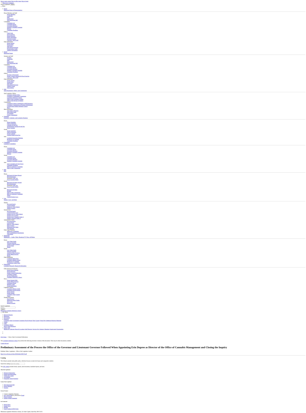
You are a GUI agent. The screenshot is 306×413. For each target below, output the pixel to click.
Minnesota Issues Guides (13, 300)
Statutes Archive (11, 208)
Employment (10, 18)
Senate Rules (10, 82)
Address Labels (11, 86)
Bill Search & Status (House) (14, 175)
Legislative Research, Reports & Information (15, 266)
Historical (6, 319)
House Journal (10, 43)
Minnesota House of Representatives (13, 10)
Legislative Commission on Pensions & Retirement (20, 105)
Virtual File (43, 320)
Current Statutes (11, 205)
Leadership (10, 16)
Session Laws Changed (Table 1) (15, 217)
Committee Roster (11, 24)
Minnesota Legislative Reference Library (11, 310)
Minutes (9, 29)
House (5, 8)
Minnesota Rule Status (12, 227)
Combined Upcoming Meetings (15, 138)
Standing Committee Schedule (14, 27)
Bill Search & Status (12, 189)
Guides (5, 322)
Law (5, 198)
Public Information (11, 37)
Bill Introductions (11, 176)
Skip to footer (25, 1)
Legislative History (8, 325)
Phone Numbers (8, 397)
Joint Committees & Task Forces (15, 164)
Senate (5, 52)
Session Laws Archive (12, 215)
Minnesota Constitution (13, 231)
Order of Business (11, 123)
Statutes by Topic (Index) (13, 207)
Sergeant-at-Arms (11, 39)
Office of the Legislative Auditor (15, 99)
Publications (7, 264)
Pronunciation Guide (12, 49)
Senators (9, 57)
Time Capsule (36, 320)
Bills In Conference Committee (15, 166)
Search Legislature (5, 4)
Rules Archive (10, 225)
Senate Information (12, 286)
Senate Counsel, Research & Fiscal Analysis (18, 76)
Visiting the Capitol (9, 375)
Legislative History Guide (13, 289)
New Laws (10, 301)
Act (17, 178)
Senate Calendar (11, 133)
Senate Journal (10, 80)
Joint (5, 89)
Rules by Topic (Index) (13, 224)
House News (7, 404)
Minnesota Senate (8, 53)
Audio (14, 241)
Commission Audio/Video (13, 263)
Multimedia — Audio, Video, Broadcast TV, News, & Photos (19, 237)
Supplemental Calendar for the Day (16, 126)
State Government (14, 320)
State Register (10, 228)
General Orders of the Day (13, 135)
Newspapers (7, 317)
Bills (5, 169)
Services (35, 329)
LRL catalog (6, 366)
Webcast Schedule (11, 243)
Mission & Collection (9, 329)
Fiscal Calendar (11, 128)
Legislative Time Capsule (13, 294)
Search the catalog (5, 363)
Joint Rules (10, 46)
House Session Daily (12, 280)
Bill (14, 178)
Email (22, 395)
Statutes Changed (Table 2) (14, 218)
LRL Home (3, 337)
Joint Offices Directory (12, 110)
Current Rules (10, 222)
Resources (13, 326)
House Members (11, 14)
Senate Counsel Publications (14, 273)
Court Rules (10, 234)
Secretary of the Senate (13, 74)
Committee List (11, 23)
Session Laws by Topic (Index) (15, 214)
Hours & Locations (20, 329)
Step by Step (7, 326)
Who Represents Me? (12, 20)
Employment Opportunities (56, 329)
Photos (8, 247)
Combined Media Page (13, 258)
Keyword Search (11, 204)
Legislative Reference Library (14, 97)
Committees (7, 142)
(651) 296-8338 (8, 395)
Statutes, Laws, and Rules (10, 199)
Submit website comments (10, 398)
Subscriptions (10, 87)
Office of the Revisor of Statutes (15, 100)
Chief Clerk (10, 33)
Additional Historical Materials (53, 320)
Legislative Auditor (12, 274)
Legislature (6, 320)
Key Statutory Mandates (43, 329)
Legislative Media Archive (13, 260)
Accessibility (10, 113)
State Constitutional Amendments (15, 233)
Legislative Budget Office (13, 95)
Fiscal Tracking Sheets (12, 179)
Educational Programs (12, 47)
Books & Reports (8, 315)
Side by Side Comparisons (13, 168)
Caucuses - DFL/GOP (12, 40)
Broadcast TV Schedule (13, 139)
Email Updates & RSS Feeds (11, 409)
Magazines (6, 316)
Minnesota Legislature (8, 3)
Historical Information (9, 373)
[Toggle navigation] (1, 6)
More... (9, 108)
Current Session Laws (12, 197)
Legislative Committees (10, 143)
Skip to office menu (16, 1)
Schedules (6, 116)
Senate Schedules (11, 131)
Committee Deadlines (12, 30)
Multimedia (7, 235)
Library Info (7, 327)
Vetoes (8, 195)
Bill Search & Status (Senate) (14, 182)
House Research (11, 36)
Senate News (7, 406)
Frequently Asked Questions (11, 378)
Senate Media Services (12, 254)
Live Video (10, 241)
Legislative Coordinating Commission (16, 96)
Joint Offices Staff (11, 112)
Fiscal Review (10, 299)
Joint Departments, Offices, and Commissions (15, 90)
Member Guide (11, 284)
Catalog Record (5, 343)
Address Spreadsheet (12, 50)
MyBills (9, 191)
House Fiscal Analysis (12, 270)
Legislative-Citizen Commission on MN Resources (20, 103)
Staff (8, 17)
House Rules (10, 44)
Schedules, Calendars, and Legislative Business (16, 118)
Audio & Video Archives (13, 244)
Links (5, 323)
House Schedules (11, 122)
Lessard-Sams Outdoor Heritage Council (17, 106)
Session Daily (10, 245)
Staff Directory (28, 329)
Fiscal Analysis (11, 34)
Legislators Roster (11, 283)
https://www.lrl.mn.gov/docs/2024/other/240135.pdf (14, 354)
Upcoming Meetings (12, 26)
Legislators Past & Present (13, 290)
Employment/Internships (10, 374)
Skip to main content (6, 1)
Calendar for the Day (12, 125)
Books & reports (11, 303)
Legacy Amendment (12, 115)
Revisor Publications (12, 276)
